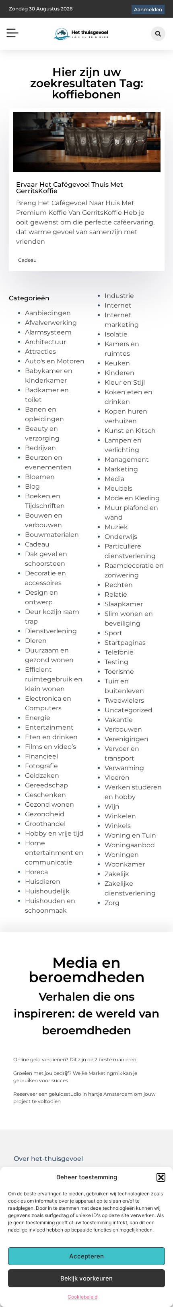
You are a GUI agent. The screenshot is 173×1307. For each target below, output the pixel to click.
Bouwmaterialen (52, 534)
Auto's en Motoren (54, 361)
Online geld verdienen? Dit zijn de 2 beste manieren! (75, 1059)
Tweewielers (124, 700)
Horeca (36, 872)
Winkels (118, 826)
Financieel (41, 756)
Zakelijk (117, 874)
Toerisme (119, 671)
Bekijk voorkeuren (86, 1278)
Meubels (118, 488)
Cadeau (27, 260)
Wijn (112, 806)
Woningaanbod (130, 845)
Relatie (116, 594)
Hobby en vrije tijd (54, 833)
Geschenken (45, 795)
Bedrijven (40, 448)
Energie (37, 718)
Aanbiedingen (48, 313)
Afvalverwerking (51, 322)
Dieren (36, 640)
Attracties (40, 351)
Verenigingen (126, 739)
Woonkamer (125, 864)
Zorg (112, 903)
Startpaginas (125, 642)
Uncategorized (128, 710)
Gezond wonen (49, 804)
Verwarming (124, 768)
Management (127, 459)
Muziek (116, 527)
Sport (113, 633)
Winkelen (120, 816)
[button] (161, 1177)
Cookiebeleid (82, 1297)
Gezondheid (44, 814)
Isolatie (116, 334)
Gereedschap (46, 785)
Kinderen (119, 373)
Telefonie (119, 652)
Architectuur (45, 342)
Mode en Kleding (132, 498)
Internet (118, 305)
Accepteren (86, 1256)
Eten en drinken (51, 737)
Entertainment (49, 727)
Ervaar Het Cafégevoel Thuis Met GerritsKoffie (69, 188)
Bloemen (40, 477)
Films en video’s (50, 746)
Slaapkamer (124, 604)
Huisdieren (42, 881)
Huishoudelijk (47, 891)
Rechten (119, 585)
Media (114, 479)
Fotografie (41, 766)
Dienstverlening (51, 631)
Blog (32, 486)
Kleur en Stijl (125, 382)
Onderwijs (121, 536)
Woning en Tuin (130, 835)
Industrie (119, 296)
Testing (116, 662)
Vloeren (117, 777)
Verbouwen (123, 729)
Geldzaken (42, 775)
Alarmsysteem (48, 332)
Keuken (117, 363)
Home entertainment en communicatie (54, 852)
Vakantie (119, 720)
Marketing (121, 469)
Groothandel (45, 824)
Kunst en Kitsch (130, 430)
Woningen (122, 854)
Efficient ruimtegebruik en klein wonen (53, 679)
